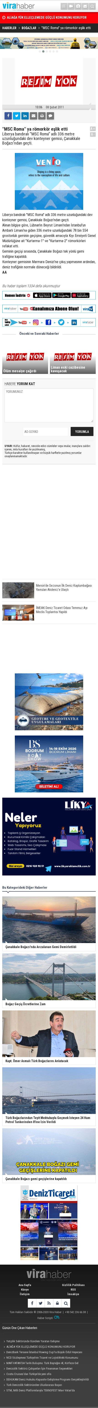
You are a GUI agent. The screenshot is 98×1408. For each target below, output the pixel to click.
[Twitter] (16, 115)
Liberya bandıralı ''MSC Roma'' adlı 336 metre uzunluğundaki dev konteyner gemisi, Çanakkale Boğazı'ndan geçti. (41, 138)
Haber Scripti (45, 1318)
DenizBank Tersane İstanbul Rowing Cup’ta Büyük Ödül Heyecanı (44, 1352)
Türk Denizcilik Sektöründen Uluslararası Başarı (34, 1385)
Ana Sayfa (24, 1285)
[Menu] (64, 6)
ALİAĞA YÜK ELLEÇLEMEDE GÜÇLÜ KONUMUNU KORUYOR (40, 1346)
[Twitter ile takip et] (40, 1303)
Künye (25, 1289)
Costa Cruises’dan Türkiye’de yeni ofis (28, 1374)
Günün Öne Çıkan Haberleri (19, 1328)
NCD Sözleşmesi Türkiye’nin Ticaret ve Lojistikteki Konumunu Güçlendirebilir (40, 1358)
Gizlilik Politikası (73, 1285)
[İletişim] (85, 6)
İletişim (25, 1294)
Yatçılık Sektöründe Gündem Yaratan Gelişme (32, 1341)
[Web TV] (71, 6)
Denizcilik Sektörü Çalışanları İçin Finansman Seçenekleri (39, 1368)
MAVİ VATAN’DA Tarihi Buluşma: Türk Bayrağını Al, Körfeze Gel (42, 1363)
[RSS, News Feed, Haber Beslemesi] (49, 1303)
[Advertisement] (49, 525)
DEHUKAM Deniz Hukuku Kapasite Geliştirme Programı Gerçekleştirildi (47, 1379)
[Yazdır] (42, 115)
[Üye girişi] (57, 1303)
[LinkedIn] (25, 115)
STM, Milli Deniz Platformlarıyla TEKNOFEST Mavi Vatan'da (40, 1390)
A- (93, 134)
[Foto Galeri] (78, 6)
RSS (73, 1289)
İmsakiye (73, 1294)
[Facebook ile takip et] (32, 1303)
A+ (92, 129)
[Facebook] (8, 115)
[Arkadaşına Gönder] (33, 115)
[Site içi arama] (92, 6)
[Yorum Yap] (50, 115)
